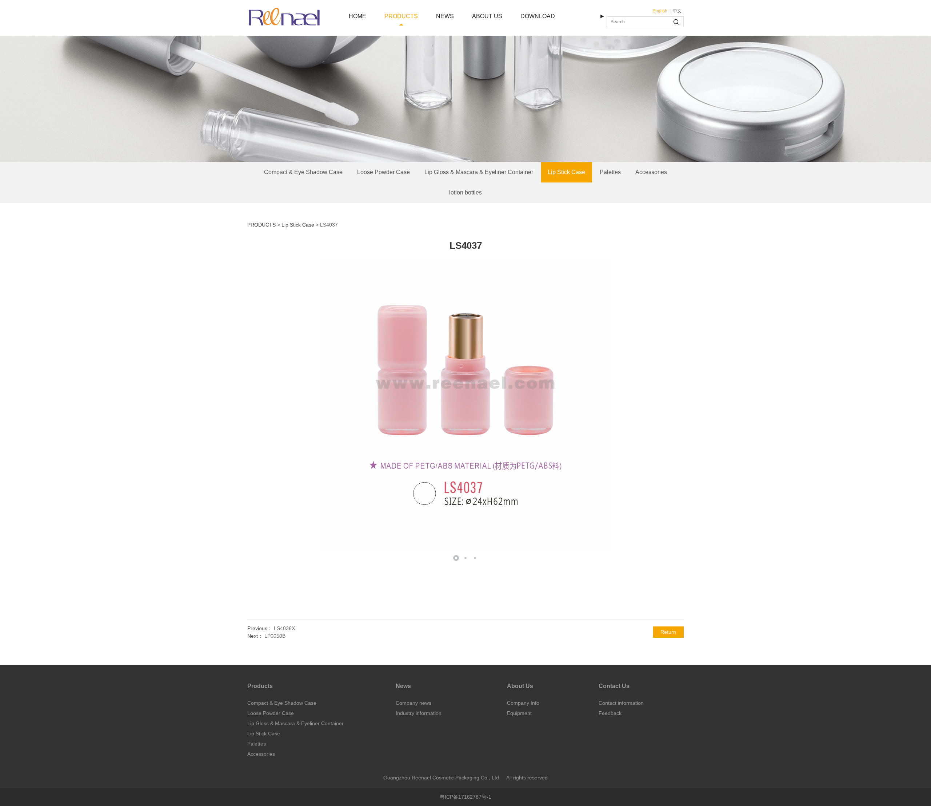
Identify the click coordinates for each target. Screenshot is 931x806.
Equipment (519, 713)
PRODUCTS (401, 16)
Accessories (651, 172)
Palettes (610, 172)
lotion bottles (465, 192)
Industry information (418, 713)
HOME (357, 16)
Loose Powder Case (383, 172)
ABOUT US (487, 16)
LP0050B (274, 636)
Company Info (523, 703)
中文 (677, 10)
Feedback (610, 713)
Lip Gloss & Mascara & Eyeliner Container (478, 172)
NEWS (445, 16)
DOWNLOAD (537, 16)
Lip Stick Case (566, 172)
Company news (413, 703)
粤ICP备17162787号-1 (465, 797)
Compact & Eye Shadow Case (303, 172)
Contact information (621, 703)
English (659, 10)
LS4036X (284, 628)
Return (668, 632)
